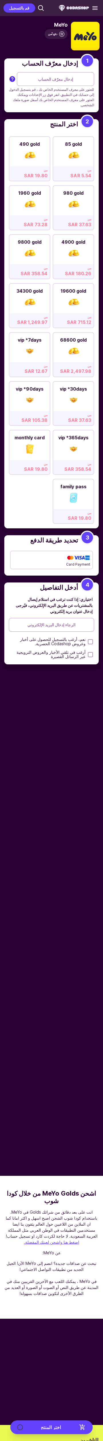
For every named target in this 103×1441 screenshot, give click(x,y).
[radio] (73, 157)
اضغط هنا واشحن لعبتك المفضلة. (51, 1242)
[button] (40, 8)
